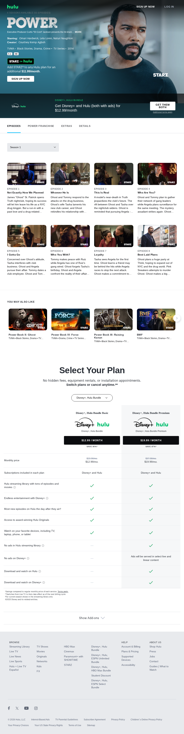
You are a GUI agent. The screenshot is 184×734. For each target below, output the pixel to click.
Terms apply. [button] (63, 592)
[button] (14, 125)
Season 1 (15, 147)
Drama (38, 49)
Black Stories (25, 49)
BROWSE (14, 642)
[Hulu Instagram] (36, 708)
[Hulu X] (20, 708)
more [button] (78, 32)
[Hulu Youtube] (29, 708)
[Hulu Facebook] (12, 708)
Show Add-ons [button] (89, 618)
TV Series (59, 49)
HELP (124, 642)
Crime (46, 49)
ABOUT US (155, 642)
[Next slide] (176, 318)
